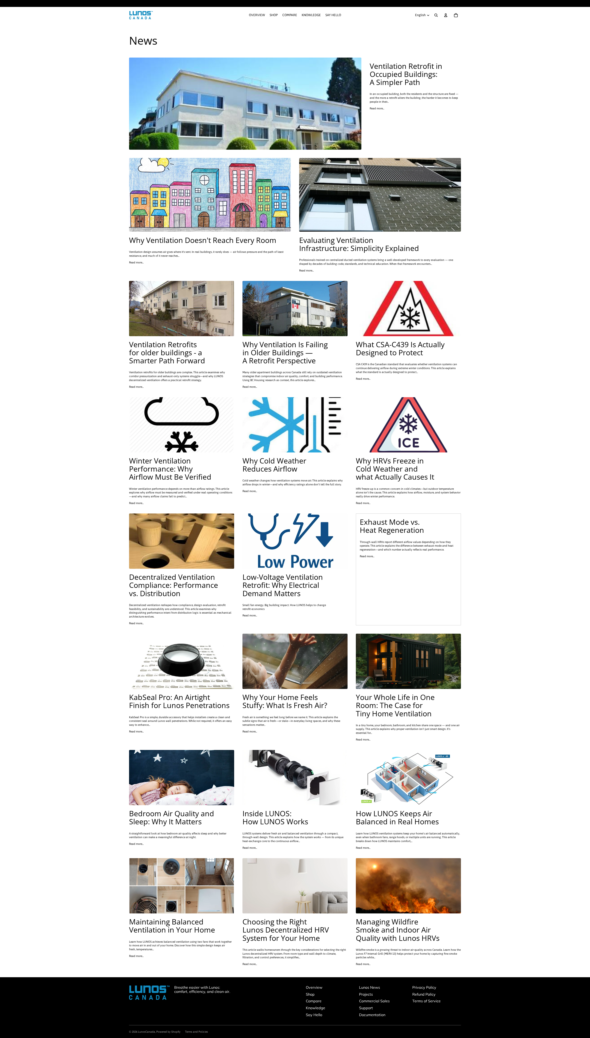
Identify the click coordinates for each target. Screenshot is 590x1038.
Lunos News (369, 987)
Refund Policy (424, 994)
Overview (314, 987)
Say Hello (314, 1014)
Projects (366, 994)
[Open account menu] (446, 15)
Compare (314, 1001)
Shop (310, 994)
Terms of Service (426, 1001)
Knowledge (315, 1008)
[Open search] (436, 15)
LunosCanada (146, 1031)
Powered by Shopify (168, 1031)
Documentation (372, 1014)
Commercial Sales (374, 1001)
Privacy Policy (424, 987)
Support (366, 1008)
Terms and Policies (196, 1031)
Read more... (377, 108)
